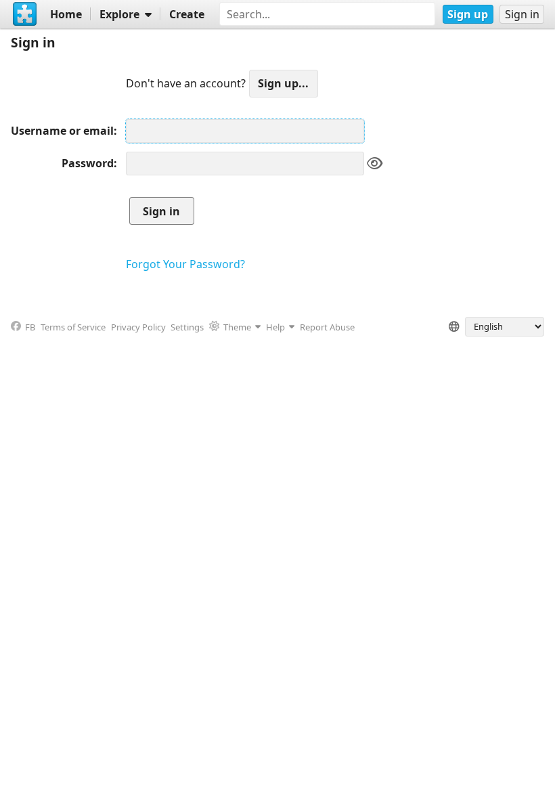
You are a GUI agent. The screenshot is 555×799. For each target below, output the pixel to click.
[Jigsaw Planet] (25, 14)
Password (88, 163)
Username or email (62, 130)
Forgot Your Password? (185, 264)
